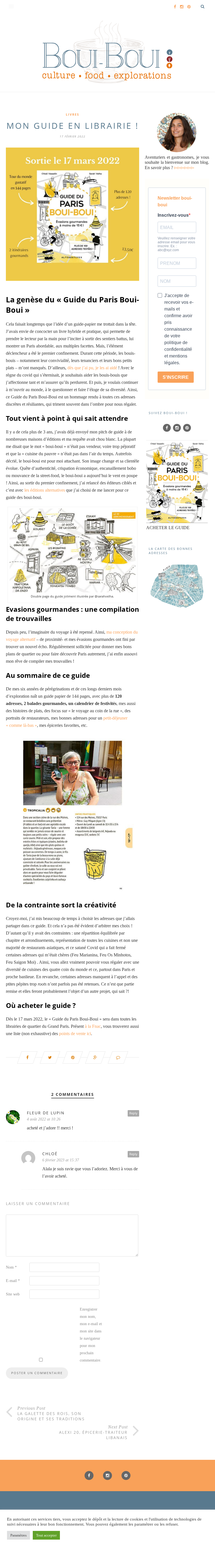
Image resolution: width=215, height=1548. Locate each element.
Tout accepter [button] (46, 1535)
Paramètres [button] (18, 1535)
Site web (13, 1294)
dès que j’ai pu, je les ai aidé (92, 367)
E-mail (13, 1281)
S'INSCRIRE (176, 377)
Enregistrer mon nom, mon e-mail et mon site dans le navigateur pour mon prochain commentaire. (91, 1334)
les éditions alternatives (44, 490)
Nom (11, 1267)
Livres (72, 114)
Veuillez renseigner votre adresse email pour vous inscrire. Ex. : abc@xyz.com (176, 244)
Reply (133, 1113)
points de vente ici (75, 1033)
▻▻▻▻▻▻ (184, 167)
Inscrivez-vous (173, 215)
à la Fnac (93, 1026)
